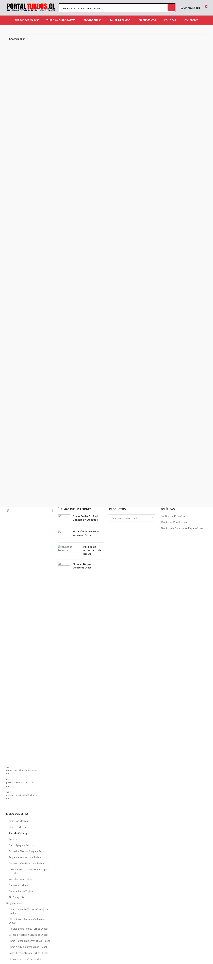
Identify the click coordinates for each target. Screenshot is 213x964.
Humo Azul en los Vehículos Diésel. (28, 946)
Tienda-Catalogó (19, 833)
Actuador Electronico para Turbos (28, 851)
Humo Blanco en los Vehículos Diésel (29, 940)
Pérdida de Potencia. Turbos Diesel (28, 928)
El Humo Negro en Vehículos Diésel (28, 934)
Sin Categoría (16, 897)
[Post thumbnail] (64, 519)
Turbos (13, 839)
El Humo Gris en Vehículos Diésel (27, 958)
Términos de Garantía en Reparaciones (181, 528)
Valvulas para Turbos (20, 879)
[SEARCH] (171, 7)
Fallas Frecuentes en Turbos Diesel (28, 952)
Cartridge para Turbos (21, 845)
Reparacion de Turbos (21, 891)
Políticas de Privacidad (173, 516)
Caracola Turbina (18, 885)
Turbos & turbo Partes (18, 826)
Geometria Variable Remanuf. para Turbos (30, 871)
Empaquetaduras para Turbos (25, 857)
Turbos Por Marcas (17, 820)
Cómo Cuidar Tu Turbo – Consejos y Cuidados (28, 911)
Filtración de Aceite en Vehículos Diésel (27, 920)
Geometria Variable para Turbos (26, 863)
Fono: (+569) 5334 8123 (21, 782)
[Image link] (29, 635)
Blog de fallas (14, 903)
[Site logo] (31, 7)
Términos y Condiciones (173, 522)
